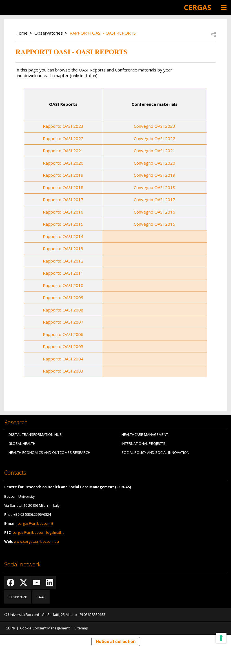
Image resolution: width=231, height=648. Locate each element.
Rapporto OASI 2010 (63, 285)
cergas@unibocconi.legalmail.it (38, 532)
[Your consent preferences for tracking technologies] (221, 638)
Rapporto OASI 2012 (63, 261)
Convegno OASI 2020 (154, 163)
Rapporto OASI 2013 (63, 248)
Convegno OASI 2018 (154, 187)
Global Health (21, 443)
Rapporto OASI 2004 (63, 359)
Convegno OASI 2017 (154, 199)
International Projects (143, 443)
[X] (23, 582)
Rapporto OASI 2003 (63, 371)
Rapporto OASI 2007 (63, 322)
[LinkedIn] (49, 582)
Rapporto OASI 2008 (63, 310)
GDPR (10, 628)
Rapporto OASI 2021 (63, 150)
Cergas (197, 7)
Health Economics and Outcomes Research (49, 452)
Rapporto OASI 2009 (63, 297)
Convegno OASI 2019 (154, 175)
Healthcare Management (144, 434)
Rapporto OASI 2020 (63, 163)
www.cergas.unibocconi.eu (36, 541)
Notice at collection (116, 641)
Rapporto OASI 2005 (63, 346)
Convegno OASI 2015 (154, 224)
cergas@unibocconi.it (35, 523)
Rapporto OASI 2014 (63, 236)
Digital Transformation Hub (35, 434)
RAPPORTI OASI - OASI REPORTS (103, 33)
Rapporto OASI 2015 (63, 224)
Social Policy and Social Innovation (155, 452)
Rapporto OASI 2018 (63, 187)
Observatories (48, 33)
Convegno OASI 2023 (154, 126)
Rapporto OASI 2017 (63, 199)
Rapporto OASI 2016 (63, 212)
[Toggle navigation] (224, 7)
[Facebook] (10, 582)
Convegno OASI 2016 (154, 212)
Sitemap (81, 628)
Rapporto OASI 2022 (63, 138)
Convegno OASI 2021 (154, 150)
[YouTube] (36, 582)
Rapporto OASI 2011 (63, 273)
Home (21, 33)
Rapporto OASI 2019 (63, 175)
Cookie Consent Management (45, 628)
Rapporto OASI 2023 (63, 126)
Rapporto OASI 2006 (63, 334)
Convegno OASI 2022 (154, 138)
